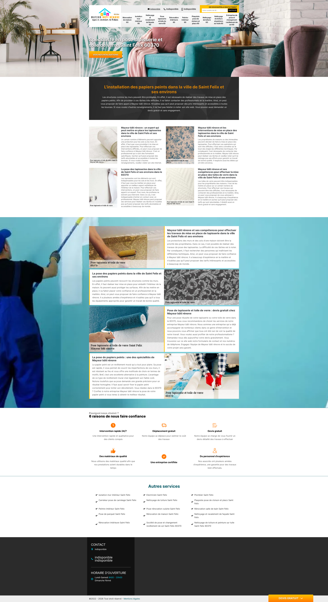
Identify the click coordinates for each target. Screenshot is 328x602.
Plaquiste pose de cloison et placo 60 (196, 19)
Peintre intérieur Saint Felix (112, 508)
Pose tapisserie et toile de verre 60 (162, 19)
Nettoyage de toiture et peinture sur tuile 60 (218, 19)
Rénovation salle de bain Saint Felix (211, 508)
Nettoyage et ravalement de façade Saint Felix (214, 516)
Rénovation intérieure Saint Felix (114, 522)
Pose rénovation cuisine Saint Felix (163, 508)
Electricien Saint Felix (156, 495)
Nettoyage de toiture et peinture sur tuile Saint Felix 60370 (214, 524)
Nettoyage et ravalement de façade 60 (150, 20)
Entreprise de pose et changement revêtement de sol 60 (232, 20)
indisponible (155, 9)
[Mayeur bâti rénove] (105, 14)
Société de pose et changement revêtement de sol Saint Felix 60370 (163, 524)
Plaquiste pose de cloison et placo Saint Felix (213, 502)
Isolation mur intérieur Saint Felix (114, 495)
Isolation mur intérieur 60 (138, 19)
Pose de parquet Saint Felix (112, 514)
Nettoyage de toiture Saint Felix (161, 500)
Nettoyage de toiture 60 (207, 19)
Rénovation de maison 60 (127, 19)
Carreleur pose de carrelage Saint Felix (117, 500)
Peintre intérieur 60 (185, 19)
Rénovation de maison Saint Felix (162, 514)
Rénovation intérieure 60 (174, 19)
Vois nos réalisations (105, 54)
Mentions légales (132, 598)
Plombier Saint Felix (203, 495)
